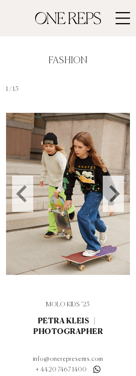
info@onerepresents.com (68, 359)
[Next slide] (113, 194)
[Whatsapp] (96, 367)
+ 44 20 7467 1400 (61, 370)
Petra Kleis (64, 320)
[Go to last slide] (22, 194)
